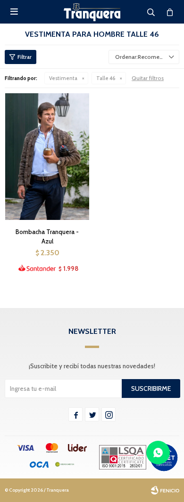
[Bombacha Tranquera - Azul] (47, 156)
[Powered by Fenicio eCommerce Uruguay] (165, 490)
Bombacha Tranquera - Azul (47, 236)
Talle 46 (105, 78)
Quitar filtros (148, 77)
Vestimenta (63, 78)
